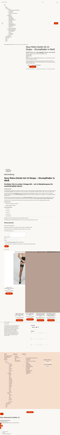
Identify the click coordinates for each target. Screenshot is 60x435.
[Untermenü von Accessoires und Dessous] (15, 29)
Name (5, 238)
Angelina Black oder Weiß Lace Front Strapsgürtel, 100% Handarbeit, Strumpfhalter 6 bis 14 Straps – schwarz (51, 314)
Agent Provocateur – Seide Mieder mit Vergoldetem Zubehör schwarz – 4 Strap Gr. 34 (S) (19, 314)
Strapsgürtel (7, 44)
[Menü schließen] (5, 5)
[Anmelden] (57, 2)
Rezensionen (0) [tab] (8, 171)
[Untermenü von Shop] (7, 8)
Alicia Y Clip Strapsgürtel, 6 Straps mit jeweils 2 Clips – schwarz (30, 314)
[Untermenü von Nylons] (10, 9)
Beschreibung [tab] (8, 169)
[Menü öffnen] (2, 23)
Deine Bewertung (7, 230)
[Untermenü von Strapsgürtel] (11, 15)
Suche (56, 23)
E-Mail (5, 240)
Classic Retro (11, 44)
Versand (12, 290)
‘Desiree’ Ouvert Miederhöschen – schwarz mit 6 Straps (9, 288)
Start (4, 44)
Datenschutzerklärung (12, 242)
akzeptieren (50, 364)
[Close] (2, 414)
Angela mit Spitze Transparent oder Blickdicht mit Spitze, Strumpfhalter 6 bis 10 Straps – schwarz (40, 314)
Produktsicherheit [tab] (8, 170)
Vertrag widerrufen (30, 412)
